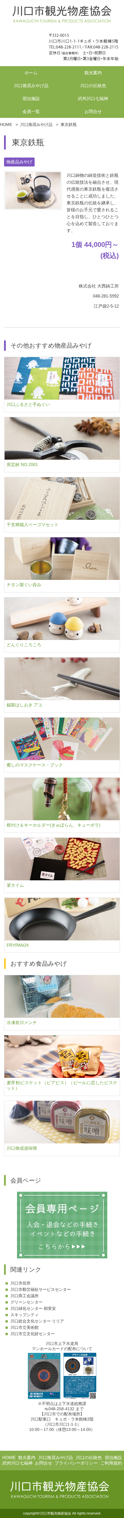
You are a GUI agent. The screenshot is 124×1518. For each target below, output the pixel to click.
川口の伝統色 (93, 85)
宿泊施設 (31, 98)
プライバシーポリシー (76, 1462)
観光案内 (93, 72)
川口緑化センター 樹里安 (33, 1308)
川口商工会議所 (24, 1295)
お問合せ (93, 111)
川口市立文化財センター (32, 1333)
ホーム (31, 72)
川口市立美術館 (24, 1327)
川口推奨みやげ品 (31, 85)
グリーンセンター (26, 1302)
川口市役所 (20, 1283)
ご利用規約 (111, 1462)
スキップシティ (24, 1314)
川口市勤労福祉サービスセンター (40, 1289)
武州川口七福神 (93, 98)
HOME (9, 1457)
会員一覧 (31, 111)
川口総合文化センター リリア (37, 1321)
